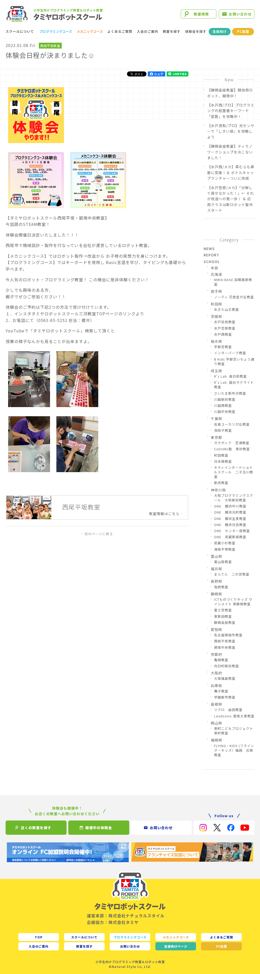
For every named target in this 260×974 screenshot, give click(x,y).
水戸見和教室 (224, 322)
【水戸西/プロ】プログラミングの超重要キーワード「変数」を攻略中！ (230, 110)
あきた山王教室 (226, 309)
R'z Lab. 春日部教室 (230, 376)
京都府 (216, 654)
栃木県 (216, 341)
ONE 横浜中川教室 (230, 506)
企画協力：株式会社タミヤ (113, 922)
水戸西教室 (223, 334)
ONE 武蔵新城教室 (230, 537)
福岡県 (216, 740)
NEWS (209, 248)
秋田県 (216, 303)
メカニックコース (90, 31)
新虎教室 (221, 483)
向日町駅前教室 (226, 666)
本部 (214, 267)
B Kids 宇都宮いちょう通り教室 (234, 361)
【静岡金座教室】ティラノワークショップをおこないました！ (230, 152)
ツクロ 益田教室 (228, 709)
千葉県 (216, 418)
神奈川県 (218, 489)
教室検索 (201, 14)
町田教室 (221, 455)
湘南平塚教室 (224, 549)
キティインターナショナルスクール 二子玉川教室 (233, 472)
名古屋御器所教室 (228, 635)
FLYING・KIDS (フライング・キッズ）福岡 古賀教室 (234, 750)
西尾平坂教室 (50, 45)
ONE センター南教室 (232, 531)
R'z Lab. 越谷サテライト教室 (234, 384)
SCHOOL (212, 261)
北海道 (216, 274)
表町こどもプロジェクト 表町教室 (234, 730)
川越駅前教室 (224, 399)
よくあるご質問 (119, 31)
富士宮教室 (223, 610)
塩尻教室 (221, 587)
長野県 (216, 581)
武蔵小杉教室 (224, 543)
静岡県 (216, 593)
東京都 (216, 437)
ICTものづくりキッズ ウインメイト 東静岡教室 (233, 601)
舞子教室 (221, 691)
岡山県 (216, 722)
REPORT (211, 254)
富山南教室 (223, 562)
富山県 (216, 556)
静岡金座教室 (224, 622)
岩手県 (216, 291)
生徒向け (220, 31)
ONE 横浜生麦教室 (230, 518)
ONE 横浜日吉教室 (230, 524)
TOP (39, 937)
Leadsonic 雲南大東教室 (234, 716)
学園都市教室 (224, 697)
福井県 (216, 568)
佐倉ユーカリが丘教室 (232, 424)
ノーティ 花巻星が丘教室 (234, 297)
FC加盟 (243, 31)
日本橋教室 (223, 461)
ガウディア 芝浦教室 (231, 443)
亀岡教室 (221, 660)
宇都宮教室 (223, 347)
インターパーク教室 (230, 353)
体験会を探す (195, 31)
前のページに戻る (99, 533)
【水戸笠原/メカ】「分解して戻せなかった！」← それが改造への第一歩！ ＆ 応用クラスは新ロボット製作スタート (230, 199)
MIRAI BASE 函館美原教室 (233, 282)
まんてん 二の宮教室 (231, 574)
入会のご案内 (147, 31)
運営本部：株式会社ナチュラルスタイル (126, 916)
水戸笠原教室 (224, 328)
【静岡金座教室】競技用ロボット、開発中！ (230, 92)
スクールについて (20, 31)
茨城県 (216, 316)
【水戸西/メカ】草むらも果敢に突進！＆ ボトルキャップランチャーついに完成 (230, 172)
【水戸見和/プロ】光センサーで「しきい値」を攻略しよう (230, 131)
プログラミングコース (55, 31)
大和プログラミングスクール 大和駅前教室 (233, 497)
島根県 (216, 704)
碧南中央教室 (224, 647)
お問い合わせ (240, 14)
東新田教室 (223, 616)
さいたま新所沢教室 (230, 393)
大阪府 (216, 672)
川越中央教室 (224, 411)
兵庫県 (216, 685)
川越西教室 (223, 405)
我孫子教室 (223, 430)
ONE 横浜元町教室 (230, 512)
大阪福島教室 (224, 678)
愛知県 (216, 629)
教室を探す (172, 31)
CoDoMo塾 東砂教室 (232, 449)
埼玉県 (216, 370)
